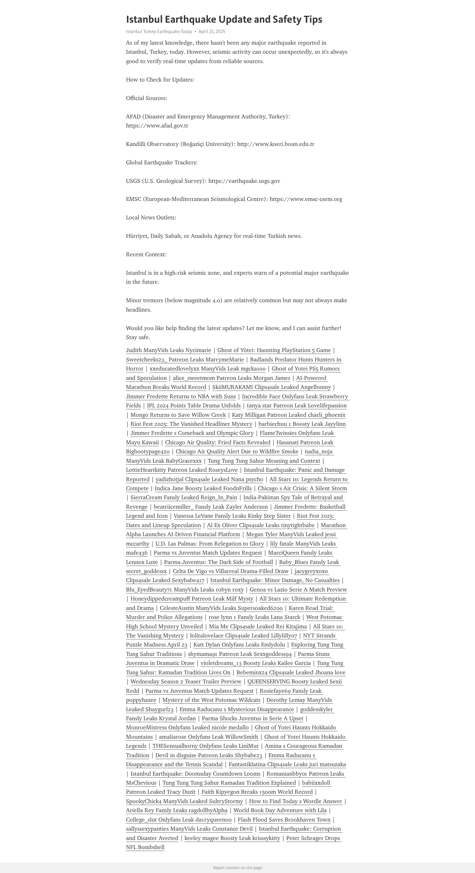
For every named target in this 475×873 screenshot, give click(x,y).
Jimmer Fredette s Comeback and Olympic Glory (192, 432)
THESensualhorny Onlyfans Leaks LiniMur (206, 745)
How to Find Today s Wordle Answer (295, 801)
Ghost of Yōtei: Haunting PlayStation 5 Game (274, 350)
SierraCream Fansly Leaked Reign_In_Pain (184, 497)
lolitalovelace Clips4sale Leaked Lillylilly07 (243, 635)
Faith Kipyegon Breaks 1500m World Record (257, 791)
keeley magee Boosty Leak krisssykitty (232, 838)
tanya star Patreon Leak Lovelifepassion (297, 405)
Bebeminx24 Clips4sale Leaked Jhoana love (291, 672)
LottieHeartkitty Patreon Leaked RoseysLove (182, 469)
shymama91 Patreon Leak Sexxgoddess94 (240, 654)
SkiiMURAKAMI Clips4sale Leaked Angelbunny (271, 387)
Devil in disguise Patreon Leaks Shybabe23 (208, 755)
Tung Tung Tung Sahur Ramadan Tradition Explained (229, 782)
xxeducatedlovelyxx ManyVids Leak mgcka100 (208, 368)
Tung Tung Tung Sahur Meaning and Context (264, 460)
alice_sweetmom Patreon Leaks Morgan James (231, 377)
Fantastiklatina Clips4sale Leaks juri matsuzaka (287, 764)
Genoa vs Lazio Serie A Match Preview (298, 589)
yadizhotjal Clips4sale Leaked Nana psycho (209, 479)
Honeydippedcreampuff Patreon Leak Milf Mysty (192, 598)
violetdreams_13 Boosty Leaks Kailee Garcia (256, 663)
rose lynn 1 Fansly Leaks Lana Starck (254, 617)
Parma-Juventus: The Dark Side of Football (218, 562)
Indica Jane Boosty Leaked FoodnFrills (203, 488)
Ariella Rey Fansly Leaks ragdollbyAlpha (176, 810)
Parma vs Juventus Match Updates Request (208, 552)
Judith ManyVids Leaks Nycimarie (168, 350)
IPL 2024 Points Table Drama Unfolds (194, 405)
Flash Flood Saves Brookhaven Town (284, 819)
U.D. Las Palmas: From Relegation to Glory (209, 543)
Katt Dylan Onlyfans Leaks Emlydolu (239, 644)
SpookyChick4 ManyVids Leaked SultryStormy (184, 801)
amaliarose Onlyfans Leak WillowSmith (208, 736)
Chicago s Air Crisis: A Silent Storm (302, 488)
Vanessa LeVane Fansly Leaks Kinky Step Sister (232, 515)
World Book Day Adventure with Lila (280, 810)
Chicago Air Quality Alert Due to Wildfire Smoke (237, 451)
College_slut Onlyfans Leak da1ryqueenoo (179, 819)
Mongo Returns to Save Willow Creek (178, 414)
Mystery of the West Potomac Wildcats (211, 699)
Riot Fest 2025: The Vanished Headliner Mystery (191, 423)
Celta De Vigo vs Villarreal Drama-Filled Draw (231, 571)
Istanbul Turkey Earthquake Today (159, 31)
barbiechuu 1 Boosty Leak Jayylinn (302, 423)
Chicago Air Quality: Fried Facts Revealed (217, 442)
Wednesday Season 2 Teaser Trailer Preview (186, 681)
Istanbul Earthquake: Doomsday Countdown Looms (195, 773)
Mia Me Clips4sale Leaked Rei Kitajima (258, 626)
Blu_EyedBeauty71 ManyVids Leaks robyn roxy (185, 589)
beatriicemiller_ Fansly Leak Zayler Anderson (211, 506)
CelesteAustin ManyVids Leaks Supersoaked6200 (221, 608)
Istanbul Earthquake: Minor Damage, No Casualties (275, 580)
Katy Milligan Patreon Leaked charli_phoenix (288, 414)
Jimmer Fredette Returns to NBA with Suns (181, 396)
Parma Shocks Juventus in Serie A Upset (252, 718)
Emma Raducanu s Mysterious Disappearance (237, 709)
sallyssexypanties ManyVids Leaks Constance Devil (189, 828)
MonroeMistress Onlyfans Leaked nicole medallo (187, 727)
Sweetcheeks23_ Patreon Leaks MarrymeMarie (185, 359)
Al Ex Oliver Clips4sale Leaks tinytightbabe (261, 525)
